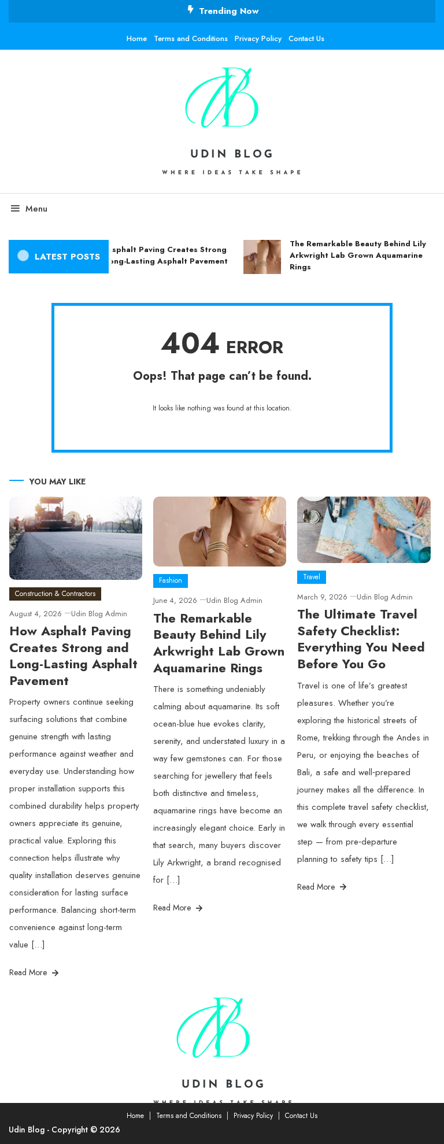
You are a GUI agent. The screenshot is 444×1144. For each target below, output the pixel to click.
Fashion (170, 580)
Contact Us (306, 38)
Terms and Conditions (191, 38)
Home (137, 38)
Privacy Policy (258, 38)
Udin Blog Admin (99, 613)
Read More (29, 972)
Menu (36, 208)
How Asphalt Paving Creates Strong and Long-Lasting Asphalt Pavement (154, 255)
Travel (311, 577)
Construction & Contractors (55, 593)
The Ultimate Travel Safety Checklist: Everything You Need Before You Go (361, 639)
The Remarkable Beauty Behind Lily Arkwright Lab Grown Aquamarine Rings (354, 255)
